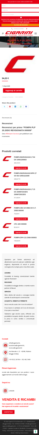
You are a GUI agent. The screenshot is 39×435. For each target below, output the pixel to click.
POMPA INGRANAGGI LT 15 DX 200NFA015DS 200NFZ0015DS (24, 191)
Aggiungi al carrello (13, 90)
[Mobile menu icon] (35, 33)
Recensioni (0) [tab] (7, 118)
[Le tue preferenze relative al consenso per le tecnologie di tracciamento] (35, 431)
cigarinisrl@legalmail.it (9, 426)
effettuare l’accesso (12, 134)
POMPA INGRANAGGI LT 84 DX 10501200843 (24, 158)
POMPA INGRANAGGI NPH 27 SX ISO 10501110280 (25, 174)
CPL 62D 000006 (20, 224)
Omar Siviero (24, 433)
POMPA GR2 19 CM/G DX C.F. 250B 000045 (25, 209)
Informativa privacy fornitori (15, 430)
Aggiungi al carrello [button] (20, 168)
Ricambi (10, 97)
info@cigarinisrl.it (30, 424)
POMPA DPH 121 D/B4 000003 (25, 237)
